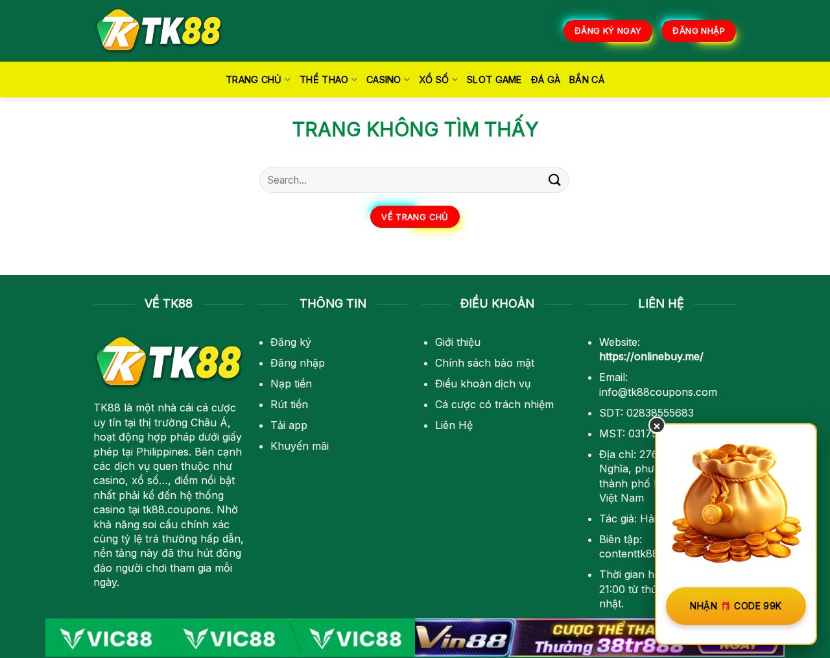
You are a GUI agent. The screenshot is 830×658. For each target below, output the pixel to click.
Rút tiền (289, 404)
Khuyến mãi (299, 445)
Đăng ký (290, 341)
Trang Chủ (254, 79)
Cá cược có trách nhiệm (494, 404)
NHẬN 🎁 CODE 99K (735, 605)
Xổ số (434, 79)
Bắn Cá (586, 79)
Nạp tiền (291, 383)
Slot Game (494, 79)
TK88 (107, 407)
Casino (383, 79)
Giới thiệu (457, 341)
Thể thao (324, 79)
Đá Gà (545, 79)
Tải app (288, 425)
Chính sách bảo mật (484, 362)
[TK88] (159, 31)
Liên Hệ (454, 425)
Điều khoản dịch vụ (482, 383)
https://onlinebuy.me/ (651, 356)
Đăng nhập (297, 362)
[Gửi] (555, 180)
